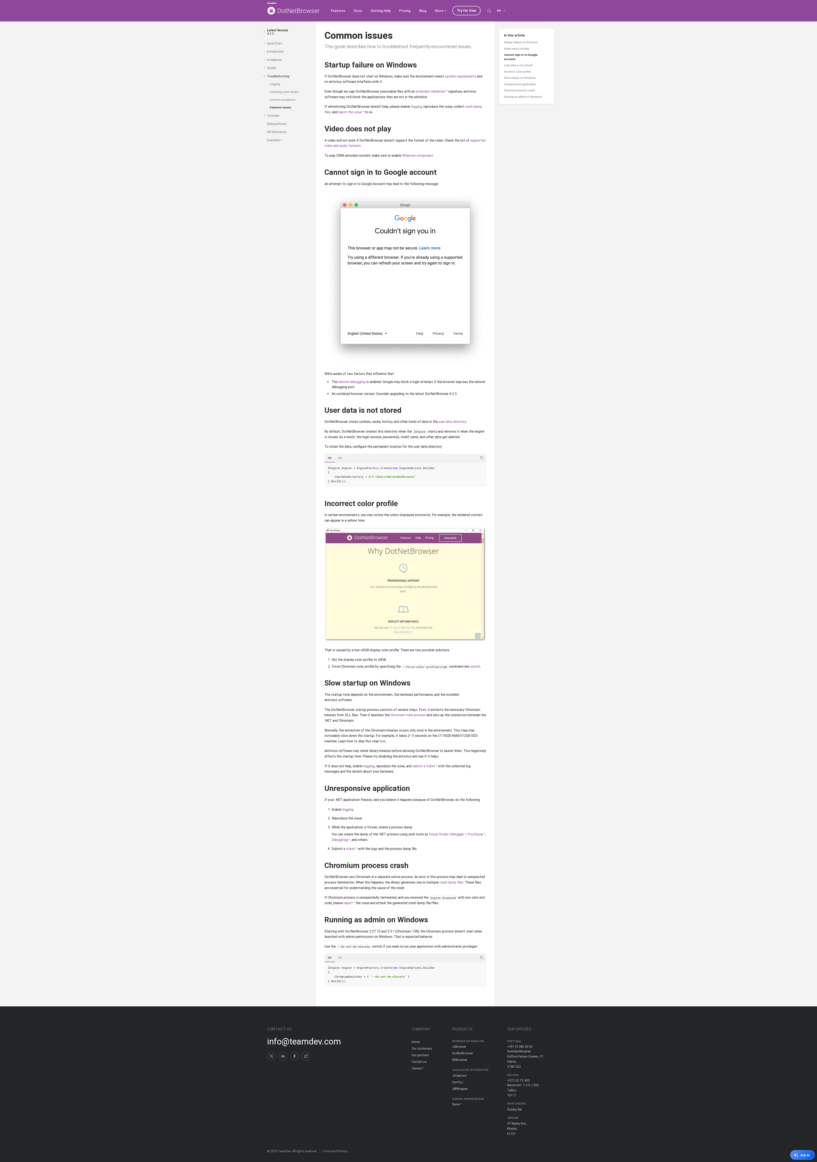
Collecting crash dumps (284, 92)
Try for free (466, 10)
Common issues (280, 107)
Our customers (422, 1048)
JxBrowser (459, 1047)
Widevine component (417, 155)
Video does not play (516, 48)
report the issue (350, 112)
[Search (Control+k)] (489, 10)
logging (416, 106)
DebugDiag (340, 840)
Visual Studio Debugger (446, 834)
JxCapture (459, 1075)
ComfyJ (457, 1082)
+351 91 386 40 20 (520, 1047)
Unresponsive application (520, 84)
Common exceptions (283, 100)
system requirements (460, 76)
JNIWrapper (460, 1089)
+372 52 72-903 (518, 1080)
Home (416, 1042)
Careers (417, 1068)
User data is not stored (518, 65)
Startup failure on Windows (521, 42)
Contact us (419, 1062)
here (383, 741)
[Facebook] (294, 1056)
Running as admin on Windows (523, 97)
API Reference (276, 132)
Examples (273, 140)
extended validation (430, 91)
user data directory (452, 421)
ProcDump (475, 834)
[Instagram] (305, 1056)
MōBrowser (459, 1060)
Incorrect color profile (517, 71)
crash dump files (451, 882)
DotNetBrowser (298, 11)
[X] (271, 1056)
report (348, 903)
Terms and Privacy (335, 1151)
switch (475, 666)
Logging (275, 84)
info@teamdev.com (304, 1041)
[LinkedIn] (283, 1056)
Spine (456, 1104)
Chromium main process (408, 715)
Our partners (420, 1055)
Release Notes (277, 124)
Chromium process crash (519, 90)
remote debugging (351, 382)
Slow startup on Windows (520, 78)
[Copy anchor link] (422, 64)
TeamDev (284, 1151)
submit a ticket (423, 766)
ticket (350, 848)
